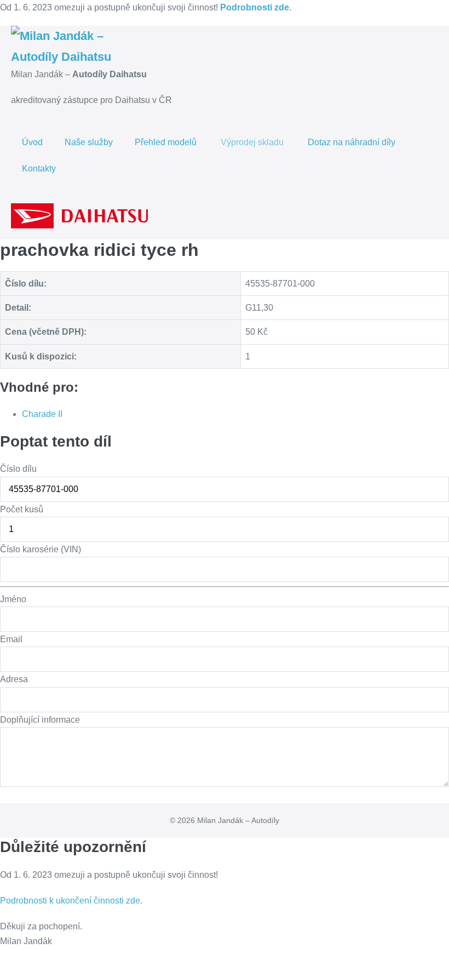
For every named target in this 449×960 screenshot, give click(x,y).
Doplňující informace (40, 719)
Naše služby (89, 142)
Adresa (14, 679)
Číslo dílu (18, 468)
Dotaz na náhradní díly (351, 142)
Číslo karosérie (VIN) (40, 549)
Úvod (32, 142)
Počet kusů (21, 509)
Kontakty (39, 168)
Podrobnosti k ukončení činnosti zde (70, 900)
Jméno (13, 599)
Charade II (42, 414)
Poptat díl (21, 794)
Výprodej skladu (253, 142)
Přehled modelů (167, 142)
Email (11, 639)
